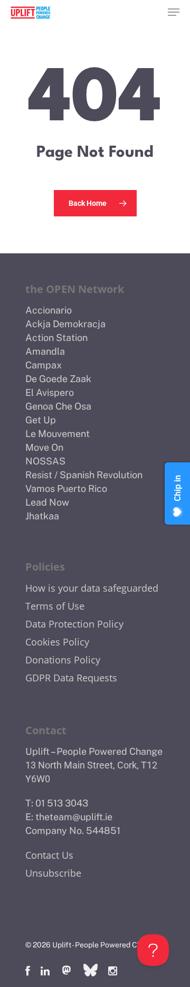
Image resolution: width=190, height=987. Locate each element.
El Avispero (49, 392)
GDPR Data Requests (71, 677)
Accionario (48, 310)
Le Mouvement (57, 433)
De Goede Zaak (58, 378)
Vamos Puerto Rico (66, 488)
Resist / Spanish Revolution (83, 474)
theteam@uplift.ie (73, 816)
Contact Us (49, 855)
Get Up (40, 419)
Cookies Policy (57, 641)
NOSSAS (45, 461)
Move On (44, 447)
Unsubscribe (53, 873)
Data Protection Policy (74, 624)
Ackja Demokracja (65, 323)
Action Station (56, 337)
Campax (43, 365)
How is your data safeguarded (91, 588)
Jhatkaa (42, 515)
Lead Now (47, 502)
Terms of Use (54, 606)
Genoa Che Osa (58, 406)
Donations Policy (62, 659)
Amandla (45, 351)
